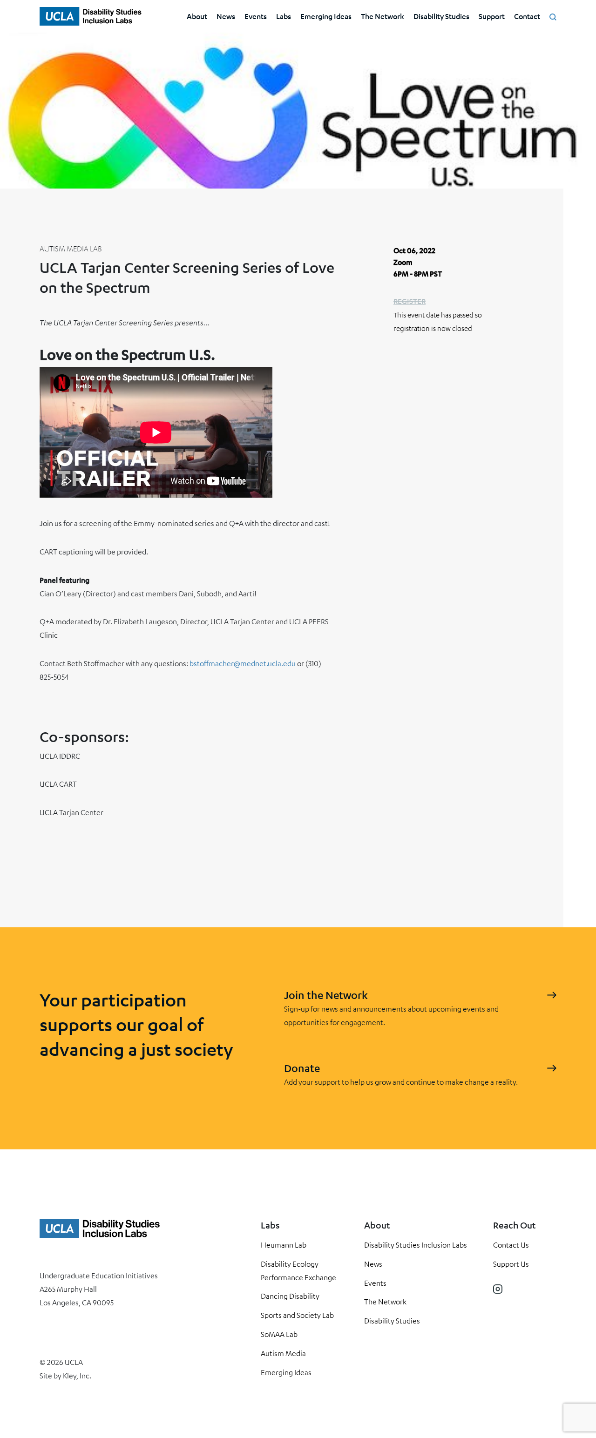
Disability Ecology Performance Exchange (298, 1270)
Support (492, 16)
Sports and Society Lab (297, 1315)
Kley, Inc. (77, 1375)
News (226, 16)
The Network (382, 16)
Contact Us (511, 1244)
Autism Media (283, 1353)
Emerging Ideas (326, 16)
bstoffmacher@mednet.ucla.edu (243, 663)
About (197, 16)
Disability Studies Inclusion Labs (415, 1244)
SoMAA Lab (279, 1334)
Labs (283, 16)
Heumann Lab (283, 1244)
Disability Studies (441, 16)
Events (255, 16)
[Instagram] (497, 1289)
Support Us (511, 1264)
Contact (527, 16)
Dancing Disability (290, 1296)
